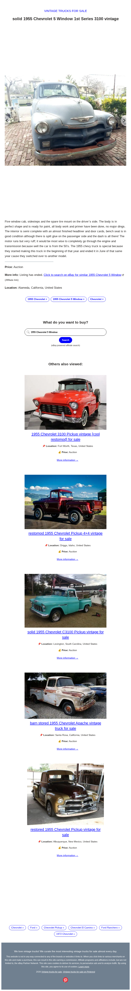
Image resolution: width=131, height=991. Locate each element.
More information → (67, 460)
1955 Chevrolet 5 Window (67, 299)
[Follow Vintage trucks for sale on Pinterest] (65, 981)
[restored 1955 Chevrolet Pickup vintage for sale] (65, 824)
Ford (32, 927)
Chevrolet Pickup (53, 927)
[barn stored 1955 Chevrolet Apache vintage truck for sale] (65, 718)
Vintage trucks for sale (65, 11)
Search (65, 340)
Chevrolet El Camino (82, 927)
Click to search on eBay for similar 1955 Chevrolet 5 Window (82, 275)
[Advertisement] (65, 48)
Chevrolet (95, 299)
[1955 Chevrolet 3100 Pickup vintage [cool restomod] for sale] (65, 429)
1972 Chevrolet (64, 934)
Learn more (83, 967)
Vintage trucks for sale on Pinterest (79, 972)
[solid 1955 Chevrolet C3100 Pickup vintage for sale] (65, 626)
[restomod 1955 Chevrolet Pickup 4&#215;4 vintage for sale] (65, 528)
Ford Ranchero (109, 927)
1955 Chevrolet (36, 299)
